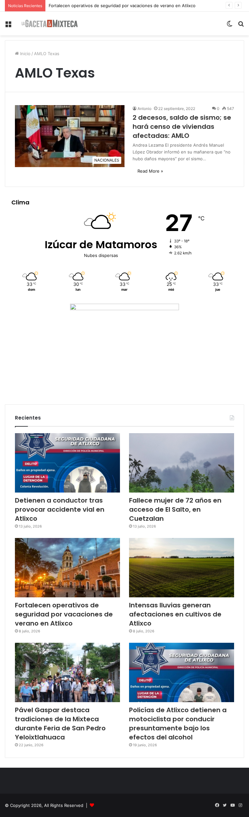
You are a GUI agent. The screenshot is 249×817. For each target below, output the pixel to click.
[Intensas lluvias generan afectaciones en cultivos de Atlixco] (181, 567)
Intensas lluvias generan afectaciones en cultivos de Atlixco (175, 614)
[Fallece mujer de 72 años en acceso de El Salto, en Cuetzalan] (181, 463)
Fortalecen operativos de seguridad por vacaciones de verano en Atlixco (122, 5)
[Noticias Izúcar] (49, 23)
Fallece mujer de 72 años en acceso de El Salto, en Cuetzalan (175, 509)
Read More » (150, 171)
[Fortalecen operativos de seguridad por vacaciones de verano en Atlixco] (67, 567)
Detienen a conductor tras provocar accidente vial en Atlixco (59, 509)
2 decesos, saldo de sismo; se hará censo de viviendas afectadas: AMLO (182, 126)
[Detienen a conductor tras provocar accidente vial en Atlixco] (67, 463)
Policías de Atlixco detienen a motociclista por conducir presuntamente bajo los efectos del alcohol (178, 723)
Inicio (24, 53)
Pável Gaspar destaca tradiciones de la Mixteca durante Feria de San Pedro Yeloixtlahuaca (60, 723)
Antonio (144, 108)
